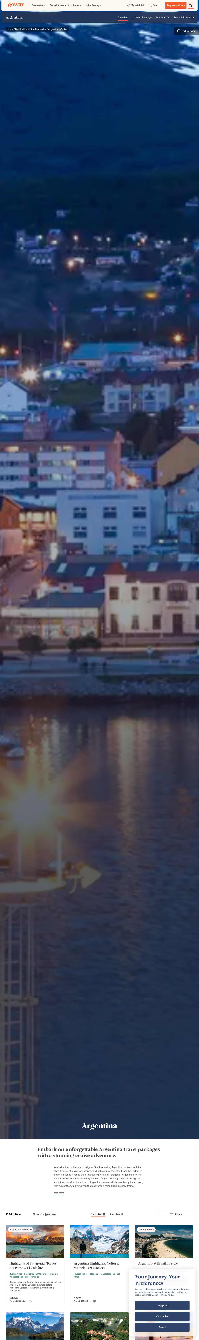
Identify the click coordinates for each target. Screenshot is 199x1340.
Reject (162, 1327)
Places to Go (163, 17)
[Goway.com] (16, 5)
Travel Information (184, 17)
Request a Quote (176, 5)
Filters (178, 1214)
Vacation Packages (142, 17)
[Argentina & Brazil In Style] (164, 1265)
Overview (123, 17)
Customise (162, 1316)
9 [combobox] (41, 1214)
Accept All (162, 1305)
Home (10, 29)
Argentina (53, 29)
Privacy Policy (166, 1295)
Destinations (22, 29)
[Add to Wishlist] (60, 1229)
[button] (186, 31)
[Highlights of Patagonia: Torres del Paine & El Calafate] (35, 1265)
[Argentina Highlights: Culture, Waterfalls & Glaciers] (99, 1265)
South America (38, 29)
